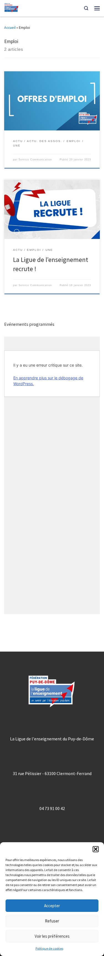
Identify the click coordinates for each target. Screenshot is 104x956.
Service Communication (35, 159)
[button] (95, 849)
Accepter (52, 905)
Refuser (52, 921)
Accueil (10, 27)
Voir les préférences (52, 936)
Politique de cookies (49, 948)
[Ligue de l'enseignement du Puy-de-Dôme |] (11, 7)
